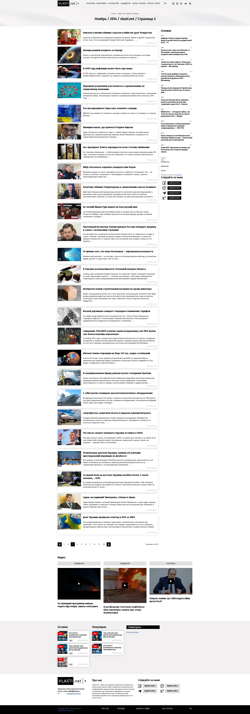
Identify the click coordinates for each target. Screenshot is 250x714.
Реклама (121, 709)
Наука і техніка (139, 3)
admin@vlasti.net (73, 691)
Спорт (157, 3)
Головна (113, 13)
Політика (91, 3)
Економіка (101, 3)
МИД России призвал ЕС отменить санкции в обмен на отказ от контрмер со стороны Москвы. (119, 114)
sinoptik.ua (178, 175)
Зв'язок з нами (142, 709)
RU (165, 3)
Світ (162, 36)
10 (104, 544)
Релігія (150, 3)
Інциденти (126, 3)
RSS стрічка (167, 709)
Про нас (105, 709)
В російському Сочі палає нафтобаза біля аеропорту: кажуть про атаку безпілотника (124, 610)
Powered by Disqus (132, 632)
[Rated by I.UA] (62, 694)
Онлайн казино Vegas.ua (65, 710)
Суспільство (113, 3)
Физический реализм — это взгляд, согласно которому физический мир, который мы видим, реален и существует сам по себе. (119, 257)
